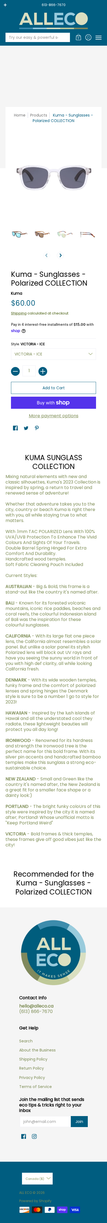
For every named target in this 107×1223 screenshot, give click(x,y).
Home (20, 115)
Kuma (16, 293)
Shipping (19, 313)
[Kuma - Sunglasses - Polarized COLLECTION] (19, 234)
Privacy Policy (32, 1077)
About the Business (37, 1050)
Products (38, 115)
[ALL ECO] (53, 21)
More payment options (53, 416)
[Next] (60, 255)
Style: (28, 344)
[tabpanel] (53, 646)
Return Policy (31, 1068)
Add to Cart (54, 388)
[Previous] (46, 255)
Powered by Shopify (35, 1201)
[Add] (42, 371)
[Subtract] (15, 371)
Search (26, 1041)
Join (79, 1121)
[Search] (65, 37)
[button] (78, 37)
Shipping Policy (33, 1059)
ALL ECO (25, 1192)
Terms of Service (35, 1086)
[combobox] (33, 37)
